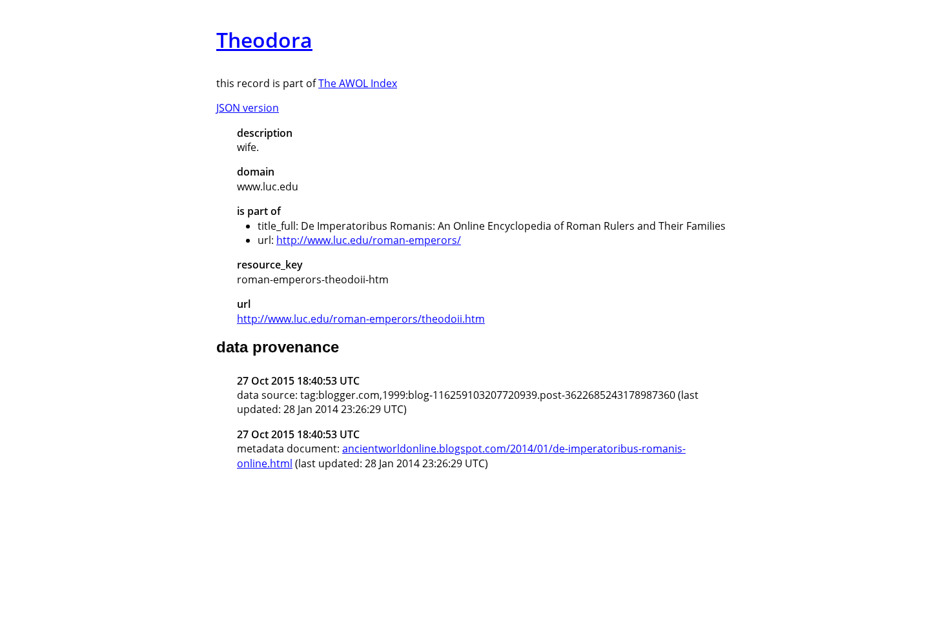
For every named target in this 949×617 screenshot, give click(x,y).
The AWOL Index (357, 83)
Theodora (264, 40)
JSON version (247, 108)
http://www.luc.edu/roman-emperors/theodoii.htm (361, 319)
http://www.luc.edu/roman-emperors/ (368, 240)
